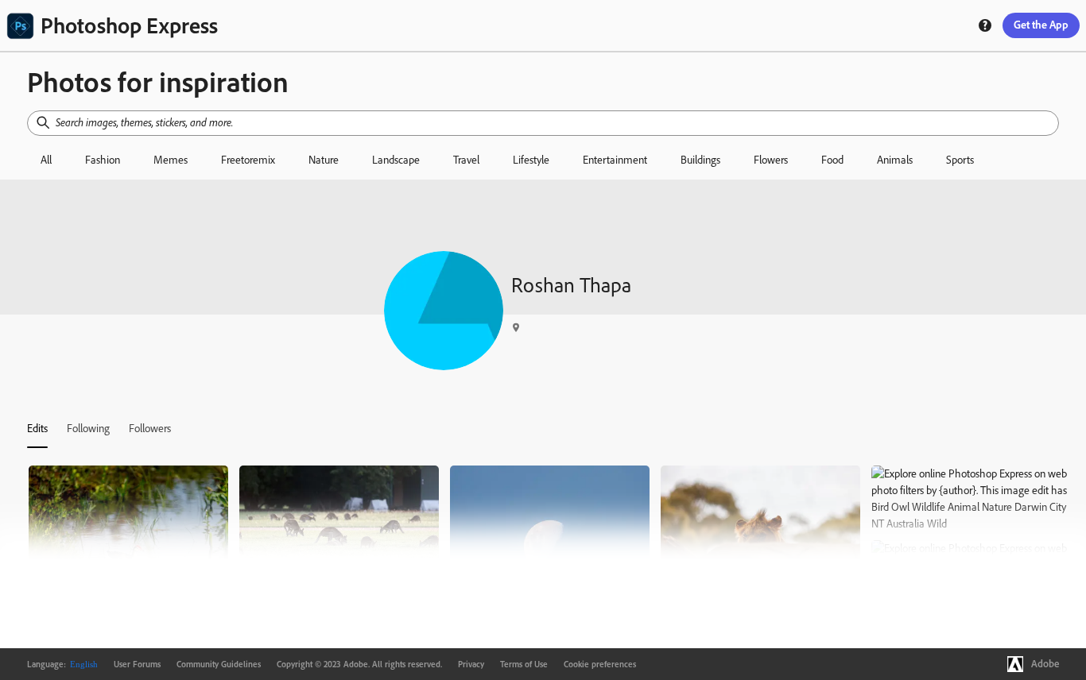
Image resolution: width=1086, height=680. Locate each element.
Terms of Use (524, 664)
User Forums (137, 664)
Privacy (471, 664)
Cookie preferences (600, 664)
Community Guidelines (218, 664)
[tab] (37, 428)
